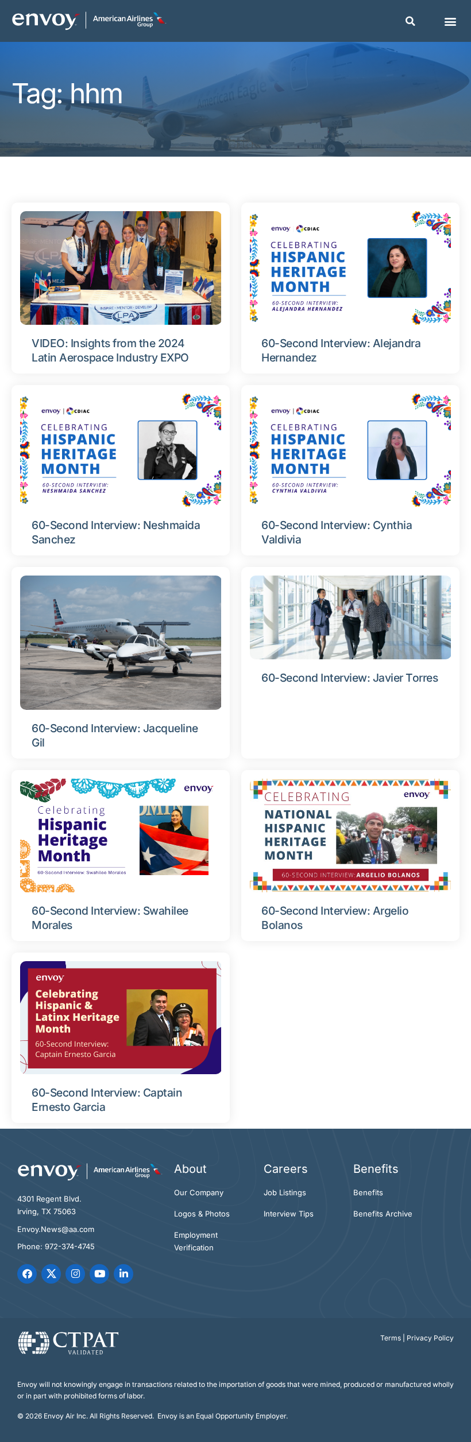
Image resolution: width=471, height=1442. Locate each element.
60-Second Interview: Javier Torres (349, 678)
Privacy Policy (430, 1338)
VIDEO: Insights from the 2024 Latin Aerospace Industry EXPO (110, 350)
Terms (390, 1338)
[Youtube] (99, 1274)
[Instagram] (75, 1274)
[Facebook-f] (27, 1274)
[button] (410, 21)
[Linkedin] (123, 1274)
